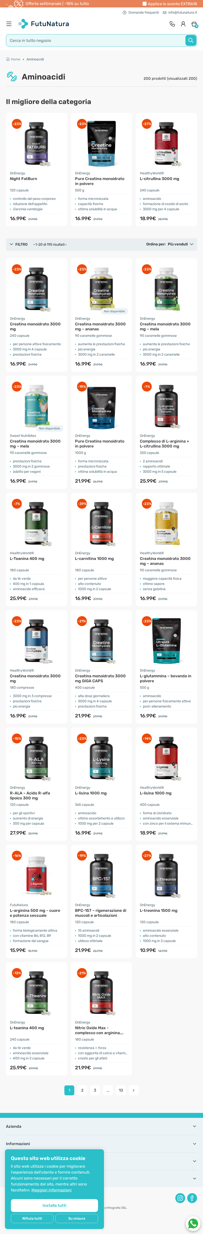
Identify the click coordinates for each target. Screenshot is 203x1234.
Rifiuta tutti (32, 1218)
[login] (183, 24)
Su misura (76, 1218)
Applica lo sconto (172, 3)
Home (15, 59)
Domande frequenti (143, 12)
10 (121, 1090)
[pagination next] (134, 1090)
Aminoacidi (35, 59)
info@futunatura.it (182, 12)
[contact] (172, 24)
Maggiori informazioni (51, 1190)
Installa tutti (54, 1205)
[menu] (10, 23)
